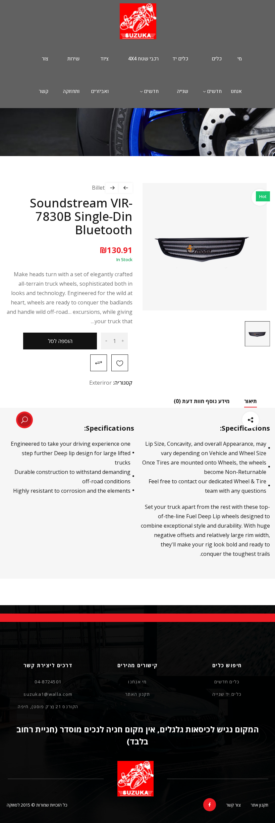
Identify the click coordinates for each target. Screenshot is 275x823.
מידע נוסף (218, 401)
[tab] (218, 401)
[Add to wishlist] (119, 362)
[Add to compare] (98, 362)
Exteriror (100, 382)
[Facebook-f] (209, 804)
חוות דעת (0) (189, 401)
